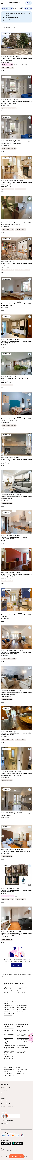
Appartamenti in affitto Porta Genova (23, 1035)
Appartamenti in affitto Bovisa (8, 1031)
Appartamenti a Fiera (23, 1042)
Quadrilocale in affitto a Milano (21, 991)
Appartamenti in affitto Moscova (8, 1057)
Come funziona (5, 1087)
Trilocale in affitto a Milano (9, 991)
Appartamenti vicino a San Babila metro (23, 1038)
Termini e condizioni (7, 1107)
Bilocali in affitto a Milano (22, 987)
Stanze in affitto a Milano (9, 1070)
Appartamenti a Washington (21, 1052)
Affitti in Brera (20, 1026)
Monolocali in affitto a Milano (22, 1070)
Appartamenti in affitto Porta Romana (23, 1046)
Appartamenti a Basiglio (8, 1038)
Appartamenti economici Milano (9, 1006)
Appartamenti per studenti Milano (22, 1006)
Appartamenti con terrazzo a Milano (9, 1010)
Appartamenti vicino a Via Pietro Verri (23, 1031)
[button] (28, 3)
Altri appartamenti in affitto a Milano (10, 1014)
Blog (2, 1093)
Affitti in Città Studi (9, 1034)
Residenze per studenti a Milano (9, 1074)
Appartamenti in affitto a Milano (8, 987)
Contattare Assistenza (7, 1120)
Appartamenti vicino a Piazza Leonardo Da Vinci (10, 1047)
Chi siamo (4, 1090)
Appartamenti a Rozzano (8, 1042)
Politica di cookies (6, 1104)
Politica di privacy (6, 1101)
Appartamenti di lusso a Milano (21, 1010)
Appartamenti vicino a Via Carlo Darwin (10, 1027)
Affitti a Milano (21, 1073)
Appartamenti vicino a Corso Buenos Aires (10, 1052)
